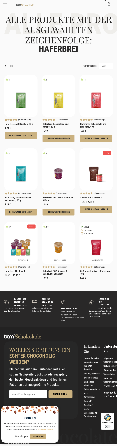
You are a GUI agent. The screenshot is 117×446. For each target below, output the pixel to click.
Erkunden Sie (92, 349)
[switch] (107, 426)
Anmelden (59, 394)
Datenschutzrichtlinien (45, 429)
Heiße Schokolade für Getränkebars (90, 413)
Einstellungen (21, 436)
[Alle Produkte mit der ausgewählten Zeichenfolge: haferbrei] (17, 5)
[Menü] (112, 414)
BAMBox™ (88, 405)
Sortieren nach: (90, 65)
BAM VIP (88, 401)
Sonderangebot (91, 377)
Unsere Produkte (91, 358)
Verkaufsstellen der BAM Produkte (91, 366)
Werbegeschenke (92, 373)
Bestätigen (38, 436)
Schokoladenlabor (92, 389)
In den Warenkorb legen (20, 136)
